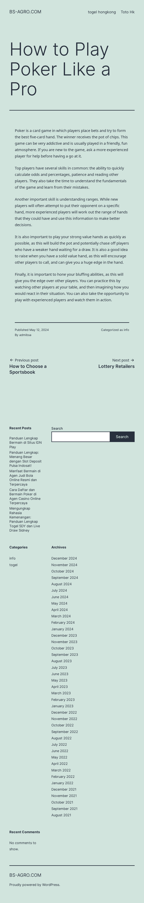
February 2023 (63, 700)
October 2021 (62, 802)
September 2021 (64, 809)
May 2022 (59, 757)
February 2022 (63, 777)
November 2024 (64, 565)
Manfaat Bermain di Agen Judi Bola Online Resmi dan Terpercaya (24, 477)
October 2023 (62, 648)
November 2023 (64, 642)
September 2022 (64, 732)
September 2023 (64, 655)
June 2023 (59, 674)
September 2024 (64, 578)
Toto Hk (128, 12)
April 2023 (59, 687)
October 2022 (62, 725)
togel (13, 565)
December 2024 (64, 558)
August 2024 (61, 584)
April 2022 (59, 764)
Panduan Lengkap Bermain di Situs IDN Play (25, 442)
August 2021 (61, 815)
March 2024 (61, 616)
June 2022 (59, 751)
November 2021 (64, 796)
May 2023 (59, 680)
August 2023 (61, 661)
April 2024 (59, 610)
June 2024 (59, 597)
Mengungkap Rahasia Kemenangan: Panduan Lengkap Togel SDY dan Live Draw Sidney (24, 519)
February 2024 (63, 622)
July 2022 (59, 744)
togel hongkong (102, 12)
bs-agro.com (25, 11)
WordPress (50, 885)
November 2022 (64, 719)
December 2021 (63, 789)
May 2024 (59, 603)
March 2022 (61, 770)
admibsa (25, 335)
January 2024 (62, 629)
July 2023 (59, 668)
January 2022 (62, 783)
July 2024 (59, 590)
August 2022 (61, 738)
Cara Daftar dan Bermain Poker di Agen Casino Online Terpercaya (24, 496)
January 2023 (62, 706)
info (126, 330)
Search (57, 428)
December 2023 (64, 635)
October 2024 (62, 571)
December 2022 (64, 712)
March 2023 (61, 693)
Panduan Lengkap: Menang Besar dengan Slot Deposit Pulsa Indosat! (25, 459)
